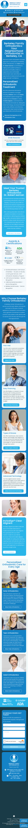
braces (15, 99)
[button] (25, 4)
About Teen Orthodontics (12, 649)
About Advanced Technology (13, 491)
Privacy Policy (16, 819)
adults (22, 94)
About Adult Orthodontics (12, 691)
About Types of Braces (11, 448)
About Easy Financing (11, 405)
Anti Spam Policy (14, 820)
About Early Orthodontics (12, 607)
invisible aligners (8, 101)
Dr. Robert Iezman (8, 66)
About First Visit (9, 360)
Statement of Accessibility (14, 821)
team (18, 63)
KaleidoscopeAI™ (17, 824)
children (10, 94)
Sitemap (9, 819)
